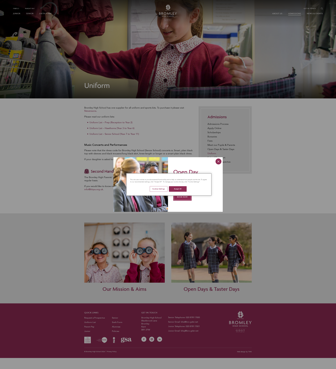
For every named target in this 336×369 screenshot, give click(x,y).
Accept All (178, 189)
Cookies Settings (158, 189)
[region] (169, 184)
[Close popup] (218, 161)
